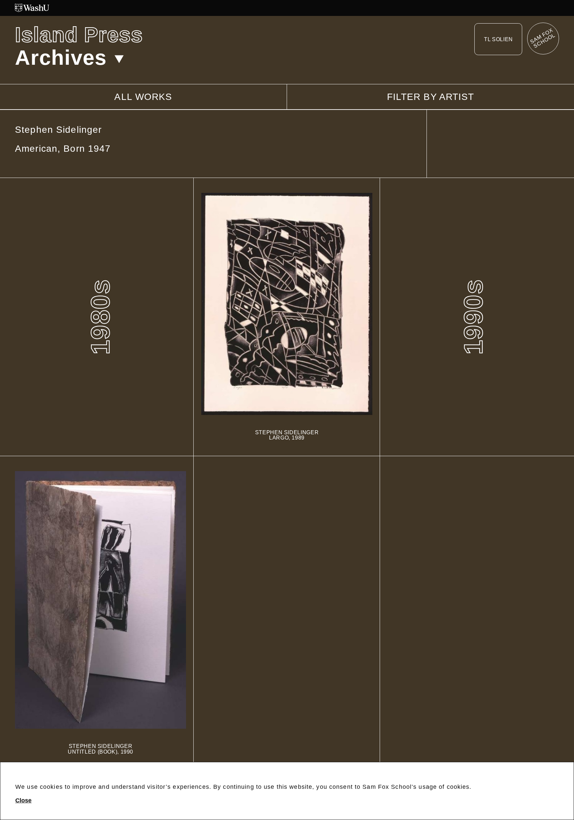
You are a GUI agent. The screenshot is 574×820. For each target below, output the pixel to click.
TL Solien (498, 37)
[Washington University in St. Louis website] (287, 8)
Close (23, 800)
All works (143, 97)
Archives (61, 57)
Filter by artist (430, 97)
